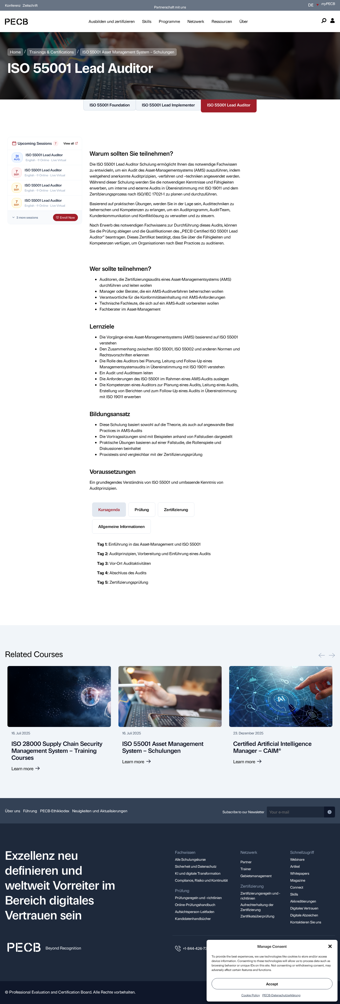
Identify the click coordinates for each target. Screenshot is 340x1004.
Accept (272, 983)
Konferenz (13, 5)
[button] (330, 946)
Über (243, 21)
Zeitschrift (30, 5)
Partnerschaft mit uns (170, 7)
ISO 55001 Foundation (110, 104)
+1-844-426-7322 (197, 948)
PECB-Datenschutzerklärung (281, 995)
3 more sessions (27, 217)
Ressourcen (222, 21)
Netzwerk (195, 21)
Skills (146, 21)
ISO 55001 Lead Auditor (228, 104)
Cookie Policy (250, 995)
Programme (169, 21)
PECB (328, 3)
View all (68, 143)
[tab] (109, 509)
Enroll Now (67, 217)
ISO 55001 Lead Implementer (168, 104)
